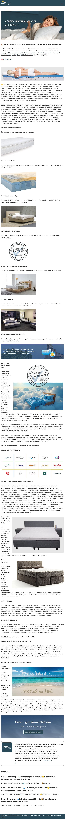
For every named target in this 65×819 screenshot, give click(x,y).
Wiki (35, 815)
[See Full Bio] (52, 760)
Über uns (39, 815)
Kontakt (3, 817)
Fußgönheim (28, 53)
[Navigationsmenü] (62, 3)
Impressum (50, 815)
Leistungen (26, 815)
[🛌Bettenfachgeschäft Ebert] (6, 3)
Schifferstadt (41, 53)
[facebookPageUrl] (15, 764)
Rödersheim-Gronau (27, 55)
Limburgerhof (5, 53)
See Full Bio (48, 760)
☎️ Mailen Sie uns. (6, 59)
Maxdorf (48, 53)
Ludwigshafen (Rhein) (14, 55)
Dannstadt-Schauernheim (16, 53)
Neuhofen (35, 53)
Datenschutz (57, 815)
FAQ (31, 815)
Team (44, 815)
